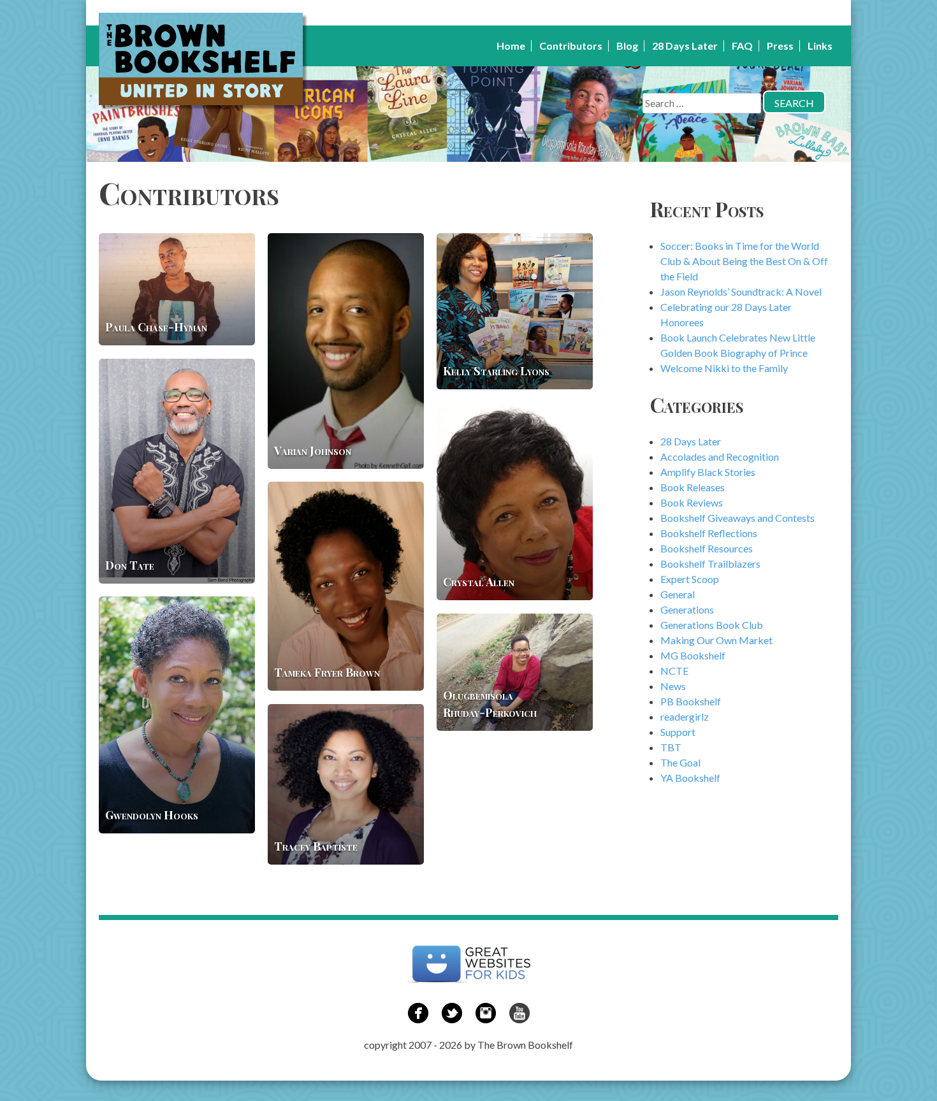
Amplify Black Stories (707, 472)
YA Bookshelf (690, 778)
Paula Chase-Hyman (156, 327)
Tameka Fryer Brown (327, 672)
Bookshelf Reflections (708, 533)
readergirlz (684, 716)
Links (820, 46)
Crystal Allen (478, 581)
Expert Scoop (689, 579)
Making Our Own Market (716, 640)
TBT (670, 747)
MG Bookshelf (692, 655)
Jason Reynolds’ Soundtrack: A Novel (741, 291)
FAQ (742, 46)
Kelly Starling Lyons (496, 370)
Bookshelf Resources (706, 548)
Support (677, 732)
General (677, 594)
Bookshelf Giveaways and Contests (737, 518)
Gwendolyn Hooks (151, 815)
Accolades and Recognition (719, 456)
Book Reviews (691, 502)
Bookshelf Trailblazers (710, 564)
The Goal (680, 762)
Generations (687, 609)
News (673, 686)
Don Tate (129, 565)
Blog (627, 46)
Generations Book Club (711, 625)
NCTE (674, 671)
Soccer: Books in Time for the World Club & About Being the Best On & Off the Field (744, 261)
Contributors (570, 46)
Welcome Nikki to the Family (724, 368)
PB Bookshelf (690, 701)
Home (511, 46)
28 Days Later (685, 46)
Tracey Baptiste (316, 846)
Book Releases (692, 487)
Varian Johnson (312, 450)
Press (780, 46)
